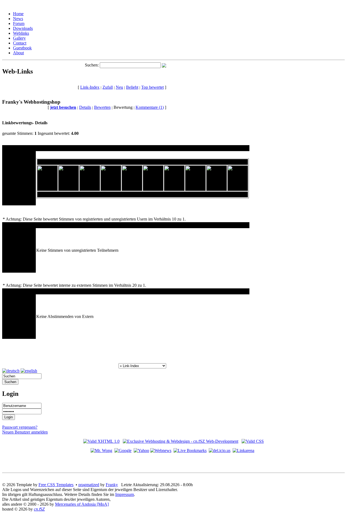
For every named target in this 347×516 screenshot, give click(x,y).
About (18, 52)
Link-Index (89, 87)
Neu (119, 87)
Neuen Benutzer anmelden (25, 432)
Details (85, 107)
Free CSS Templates (55, 484)
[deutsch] (11, 370)
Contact (19, 43)
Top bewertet (152, 87)
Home (18, 13)
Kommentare (150, 107)
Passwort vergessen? (19, 427)
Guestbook (22, 48)
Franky (112, 484)
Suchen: (92, 65)
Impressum (124, 494)
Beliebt (132, 87)
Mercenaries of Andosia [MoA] (82, 504)
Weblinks (21, 33)
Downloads (23, 28)
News (18, 18)
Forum (18, 23)
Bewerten (102, 107)
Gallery (19, 38)
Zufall (107, 87)
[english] (29, 370)
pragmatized (88, 484)
